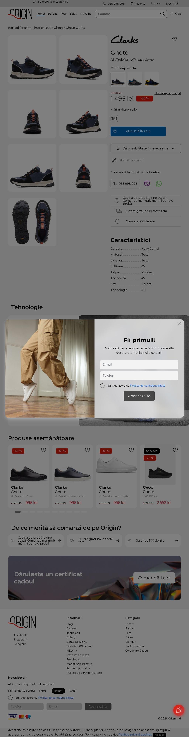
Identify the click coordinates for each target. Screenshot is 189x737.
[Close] (179, 324)
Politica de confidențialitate (147, 385)
